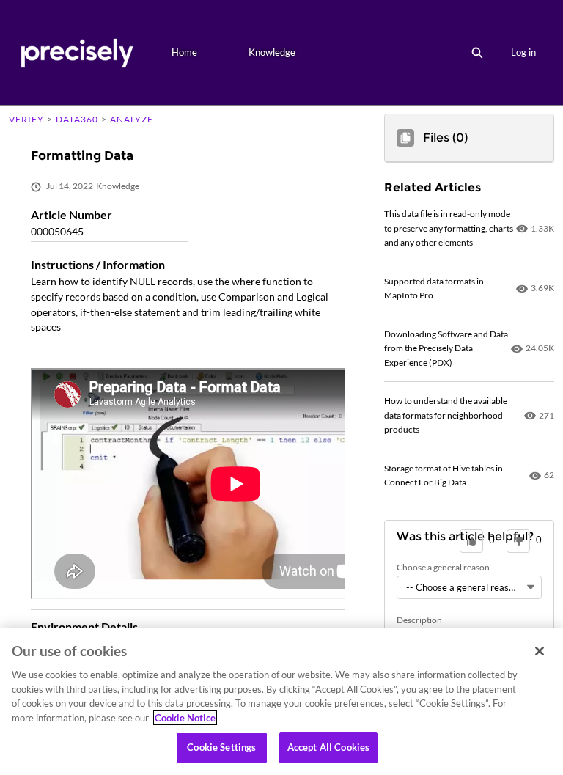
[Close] (539, 651)
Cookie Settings (221, 747)
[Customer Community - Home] (77, 52)
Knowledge (272, 52)
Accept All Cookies (328, 747)
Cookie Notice (185, 718)
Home (184, 52)
